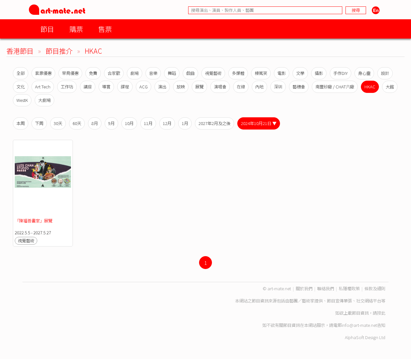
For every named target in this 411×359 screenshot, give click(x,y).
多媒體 (238, 73)
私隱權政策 (349, 288)
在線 (241, 87)
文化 (20, 87)
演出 (162, 87)
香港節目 (19, 51)
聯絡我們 (325, 288)
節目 (47, 29)
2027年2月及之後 (214, 123)
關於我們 (304, 288)
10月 (129, 123)
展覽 (199, 87)
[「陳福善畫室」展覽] (43, 179)
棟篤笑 (261, 73)
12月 (167, 123)
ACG (143, 87)
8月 (95, 123)
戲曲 (190, 73)
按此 (381, 313)
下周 (39, 123)
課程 (125, 87)
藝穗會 (299, 87)
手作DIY (340, 73)
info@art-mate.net (359, 325)
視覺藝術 (213, 73)
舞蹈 (172, 73)
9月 (111, 123)
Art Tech (42, 87)
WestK (22, 100)
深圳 (278, 87)
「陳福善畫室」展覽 (33, 221)
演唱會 (220, 87)
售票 (105, 29)
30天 (58, 123)
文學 (300, 73)
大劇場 (44, 100)
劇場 (134, 73)
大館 (390, 87)
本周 (20, 123)
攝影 (319, 73)
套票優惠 (43, 73)
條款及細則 (374, 288)
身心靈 (364, 73)
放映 (181, 87)
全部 (20, 73)
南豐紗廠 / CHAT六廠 (334, 87)
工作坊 (67, 87)
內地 (259, 87)
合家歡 (114, 73)
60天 (77, 123)
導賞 (106, 87)
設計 (385, 73)
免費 (93, 73)
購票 (76, 29)
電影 (281, 73)
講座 (87, 87)
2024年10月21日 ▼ (258, 123)
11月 (148, 123)
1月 (185, 123)
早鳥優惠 (70, 73)
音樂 (153, 73)
